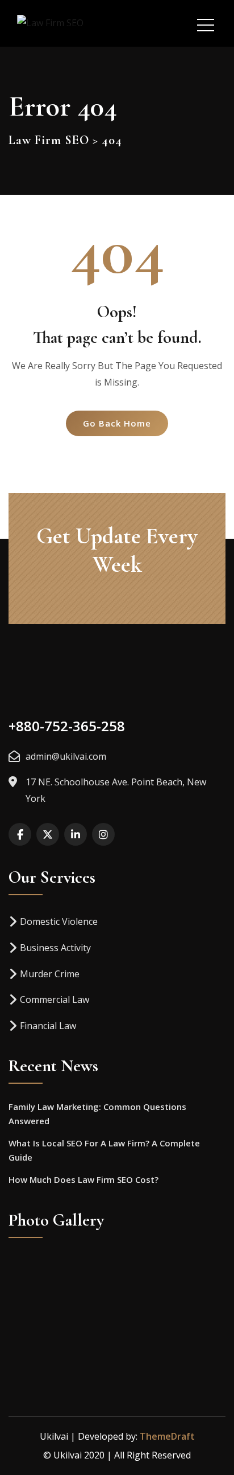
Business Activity (55, 947)
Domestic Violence (59, 921)
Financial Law (48, 1025)
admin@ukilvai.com (66, 756)
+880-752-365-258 (67, 725)
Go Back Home (117, 423)
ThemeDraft (167, 1436)
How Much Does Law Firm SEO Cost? (83, 1179)
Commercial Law (54, 999)
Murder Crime (50, 974)
